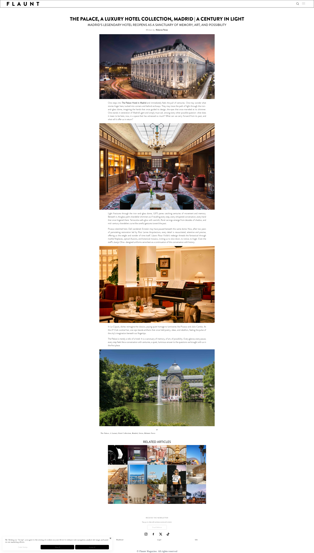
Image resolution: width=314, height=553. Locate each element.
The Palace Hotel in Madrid (134, 102)
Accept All (92, 547)
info (196, 540)
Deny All (57, 547)
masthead (119, 540)
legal (159, 540)
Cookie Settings (22, 547)
